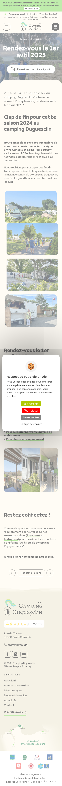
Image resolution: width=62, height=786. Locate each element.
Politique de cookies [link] (31, 423)
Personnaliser (31, 417)
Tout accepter (31, 403)
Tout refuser (31, 410)
